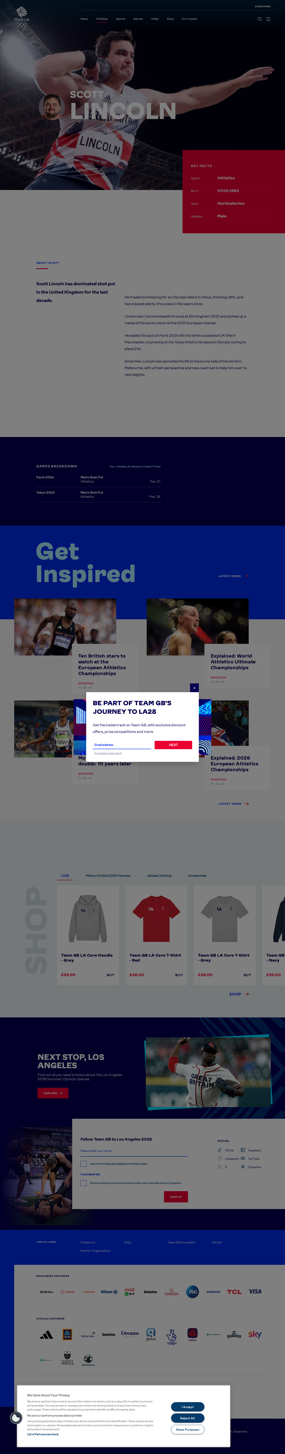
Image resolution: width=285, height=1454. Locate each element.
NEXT (173, 745)
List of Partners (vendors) (43, 1434)
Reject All (187, 1418)
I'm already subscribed (107, 753)
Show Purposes (187, 1429)
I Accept (188, 1407)
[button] (16, 1418)
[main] (124, 1416)
